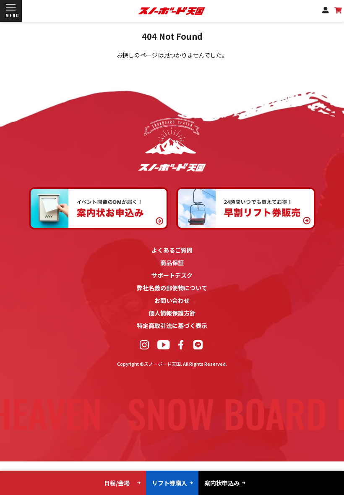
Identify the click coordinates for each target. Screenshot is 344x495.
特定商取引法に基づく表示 (172, 325)
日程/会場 (117, 483)
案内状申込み (222, 483)
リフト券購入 (169, 483)
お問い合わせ (172, 300)
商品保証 (172, 262)
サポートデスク (172, 275)
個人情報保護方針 (172, 313)
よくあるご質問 (172, 250)
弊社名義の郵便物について (172, 288)
